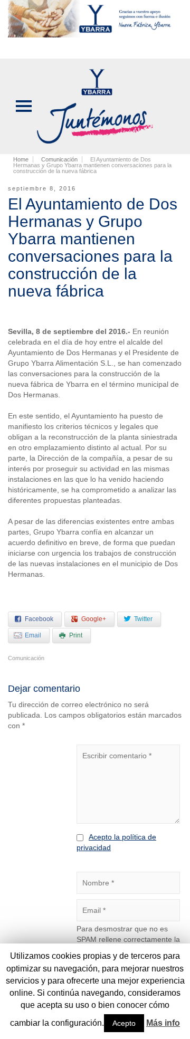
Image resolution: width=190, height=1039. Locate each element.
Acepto (124, 1023)
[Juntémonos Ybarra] (95, 105)
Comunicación (26, 658)
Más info (163, 1022)
